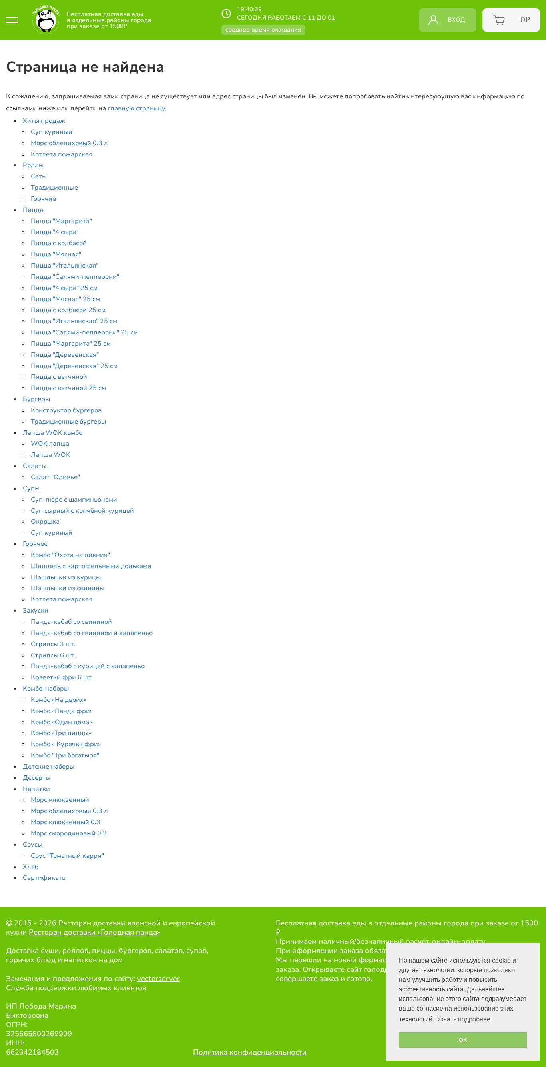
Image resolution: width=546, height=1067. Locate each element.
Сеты (39, 176)
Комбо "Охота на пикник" (70, 555)
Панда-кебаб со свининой (71, 621)
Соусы (32, 844)
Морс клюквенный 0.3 (65, 822)
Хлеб (30, 867)
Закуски (35, 610)
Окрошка (45, 521)
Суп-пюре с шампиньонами (74, 499)
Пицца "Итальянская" (64, 265)
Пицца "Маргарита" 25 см (71, 343)
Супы (31, 488)
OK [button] (463, 1040)
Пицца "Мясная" (56, 254)
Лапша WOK (50, 454)
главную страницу (136, 108)
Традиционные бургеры (68, 421)
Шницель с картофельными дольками (91, 566)
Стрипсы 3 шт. (53, 644)
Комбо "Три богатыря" (65, 755)
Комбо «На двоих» (58, 699)
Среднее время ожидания (263, 30)
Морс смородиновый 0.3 (69, 833)
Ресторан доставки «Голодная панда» (94, 932)
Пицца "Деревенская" (65, 354)
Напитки (36, 789)
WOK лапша (50, 443)
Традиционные (54, 187)
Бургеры (36, 399)
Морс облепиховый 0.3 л (69, 143)
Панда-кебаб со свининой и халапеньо (92, 633)
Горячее (35, 543)
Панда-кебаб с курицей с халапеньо (88, 666)
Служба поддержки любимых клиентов (76, 988)
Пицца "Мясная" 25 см (65, 299)
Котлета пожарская (61, 154)
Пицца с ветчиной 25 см (68, 388)
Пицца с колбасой (59, 243)
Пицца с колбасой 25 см (68, 310)
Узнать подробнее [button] (463, 1019)
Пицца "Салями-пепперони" (75, 276)
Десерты (36, 777)
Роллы (33, 165)
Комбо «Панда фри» (62, 711)
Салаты (34, 466)
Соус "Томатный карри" (67, 855)
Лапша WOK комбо (52, 432)
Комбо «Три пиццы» (61, 733)
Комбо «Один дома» (61, 722)
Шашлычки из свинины (67, 588)
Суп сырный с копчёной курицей (82, 510)
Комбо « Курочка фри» (66, 744)
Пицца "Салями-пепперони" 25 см (84, 332)
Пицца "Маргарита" (61, 221)
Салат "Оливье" (55, 477)
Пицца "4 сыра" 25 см (64, 288)
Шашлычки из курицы (66, 577)
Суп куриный (51, 132)
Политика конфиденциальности (250, 1052)
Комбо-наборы (46, 688)
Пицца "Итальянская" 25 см (74, 321)
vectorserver (158, 978)
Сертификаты (45, 877)
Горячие (43, 198)
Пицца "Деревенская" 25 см (74, 366)
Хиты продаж (44, 120)
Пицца (33, 210)
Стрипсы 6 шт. (53, 655)
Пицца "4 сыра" (55, 232)
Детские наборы (48, 766)
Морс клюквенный (60, 799)
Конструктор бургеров (66, 410)
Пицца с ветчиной (59, 376)
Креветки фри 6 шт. (62, 677)
